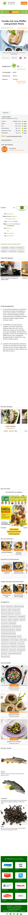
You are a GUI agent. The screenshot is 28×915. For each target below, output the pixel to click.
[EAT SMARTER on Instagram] (14, 914)
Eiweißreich (7, 573)
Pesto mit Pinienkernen (7, 613)
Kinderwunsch (12, 616)
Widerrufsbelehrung (14, 909)
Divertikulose (12, 623)
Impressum (9, 906)
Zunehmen (4, 643)
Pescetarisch (9, 606)
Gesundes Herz (5, 656)
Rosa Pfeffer (10, 236)
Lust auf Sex (21, 643)
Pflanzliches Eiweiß (18, 573)
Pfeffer (2, 826)
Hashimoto (4, 623)
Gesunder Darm (6, 646)
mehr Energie (14, 639)
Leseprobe (3, 527)
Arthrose (4, 619)
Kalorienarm (13, 649)
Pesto (9, 609)
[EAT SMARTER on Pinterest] (10, 914)
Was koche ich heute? (14, 714)
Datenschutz (17, 906)
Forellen (3, 772)
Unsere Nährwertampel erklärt (14, 136)
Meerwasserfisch (19, 606)
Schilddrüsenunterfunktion (8, 633)
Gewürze (4, 609)
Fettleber (16, 619)
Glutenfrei (14, 646)
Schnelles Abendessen (14, 688)
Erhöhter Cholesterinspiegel (9, 636)
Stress (19, 636)
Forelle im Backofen (11, 426)
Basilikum (14, 216)
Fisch (3, 606)
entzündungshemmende (14, 653)
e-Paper (25, 527)
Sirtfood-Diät (12, 643)
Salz (8, 231)
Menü (2, 12)
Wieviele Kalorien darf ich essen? (21, 82)
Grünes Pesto (16, 609)
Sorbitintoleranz (17, 626)
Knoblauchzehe (11, 219)
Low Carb (17, 613)
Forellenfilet (10, 224)
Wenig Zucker (21, 649)
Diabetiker (4, 616)
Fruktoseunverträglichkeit (8, 629)
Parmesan (9, 221)
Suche (23, 12)
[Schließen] (1, 3)
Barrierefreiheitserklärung (10, 911)
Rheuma (22, 619)
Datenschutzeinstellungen (14, 907)
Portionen (22, 210)
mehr (25, 121)
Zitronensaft (10, 233)
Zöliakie (18, 629)
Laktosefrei (21, 646)
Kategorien (22, 911)
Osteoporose (21, 616)
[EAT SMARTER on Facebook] (7, 914)
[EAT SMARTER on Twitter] (17, 914)
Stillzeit (10, 619)
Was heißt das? (21, 69)
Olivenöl (9, 228)
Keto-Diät (4, 653)
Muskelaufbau (5, 639)
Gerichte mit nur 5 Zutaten (14, 741)
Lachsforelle (4, 798)
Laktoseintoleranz (6, 626)
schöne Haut (23, 639)
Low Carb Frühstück (7, 552)
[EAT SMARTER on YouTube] (21, 914)
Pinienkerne (10, 214)
